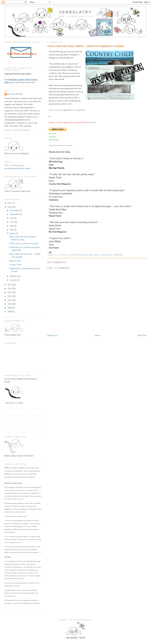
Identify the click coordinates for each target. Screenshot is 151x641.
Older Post (142, 335)
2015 (10, 285)
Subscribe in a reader (14, 403)
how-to (97, 255)
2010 (10, 304)
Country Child (80, 110)
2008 (10, 312)
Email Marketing (34, 603)
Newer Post (52, 335)
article (64, 255)
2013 (10, 292)
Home (97, 335)
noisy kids (107, 255)
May (12, 226)
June (12, 222)
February (14, 276)
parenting (118, 255)
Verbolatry (75, 12)
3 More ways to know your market (23, 243)
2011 (10, 300)
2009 (10, 308)
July (12, 218)
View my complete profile (17, 130)
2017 (10, 203)
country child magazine (81, 255)
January (13, 280)
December (14, 210)
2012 (10, 296)
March (13, 233)
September (15, 214)
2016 (10, 207)
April (12, 229)
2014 (10, 288)
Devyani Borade (15, 94)
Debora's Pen (15, 261)
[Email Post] (49, 252)
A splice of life (15, 265)
